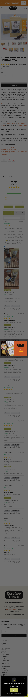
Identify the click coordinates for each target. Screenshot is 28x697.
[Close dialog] (26, 341)
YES (20, 351)
